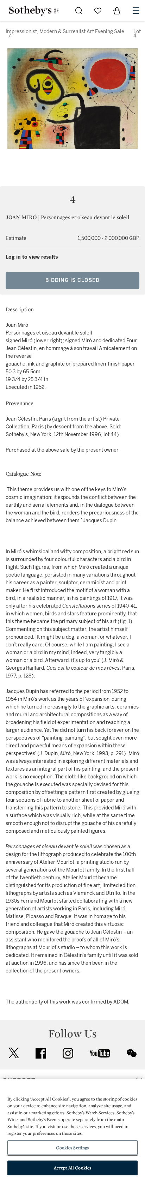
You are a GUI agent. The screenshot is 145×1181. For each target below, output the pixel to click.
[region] (72, 1130)
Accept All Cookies (72, 1168)
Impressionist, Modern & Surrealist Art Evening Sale (65, 32)
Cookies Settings (72, 1148)
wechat (132, 1053)
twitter (13, 1053)
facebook (41, 1053)
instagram (68, 1053)
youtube (100, 1053)
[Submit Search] (78, 10)
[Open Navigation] (135, 10)
